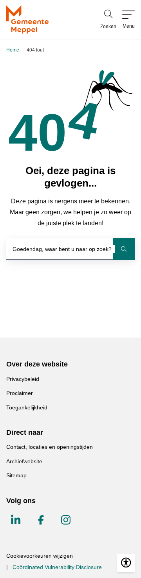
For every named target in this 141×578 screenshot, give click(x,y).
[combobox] (70, 249)
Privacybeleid (22, 379)
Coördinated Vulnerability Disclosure (57, 567)
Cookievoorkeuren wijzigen (39, 556)
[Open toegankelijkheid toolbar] (126, 563)
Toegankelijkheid (26, 407)
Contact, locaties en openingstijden (49, 447)
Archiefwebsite (24, 461)
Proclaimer (19, 393)
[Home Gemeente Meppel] (27, 19)
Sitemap (16, 475)
